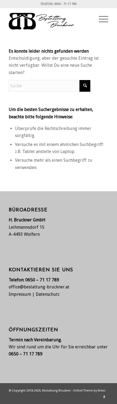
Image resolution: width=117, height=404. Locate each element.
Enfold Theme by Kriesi (89, 390)
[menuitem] (100, 19)
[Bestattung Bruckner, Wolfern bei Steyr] (48, 19)
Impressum (20, 294)
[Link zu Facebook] (104, 397)
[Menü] (100, 19)
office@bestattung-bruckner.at (39, 287)
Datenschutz (48, 294)
